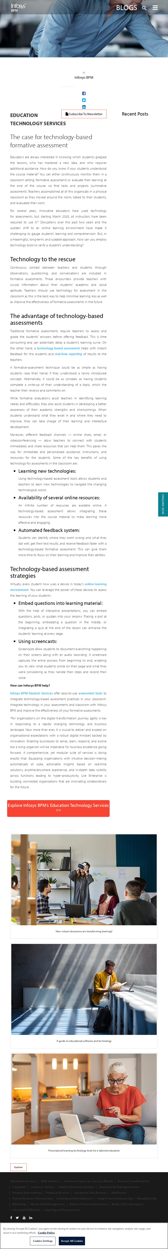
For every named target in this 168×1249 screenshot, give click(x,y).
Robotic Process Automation (88, 1204)
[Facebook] (11, 1218)
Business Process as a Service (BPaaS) (89, 1181)
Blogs (126, 7)
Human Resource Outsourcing (32, 1198)
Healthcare (118, 1192)
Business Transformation (133, 1181)
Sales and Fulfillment (26, 1210)
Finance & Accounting (26, 1192)
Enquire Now (163, 504)
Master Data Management (48, 1204)
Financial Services (57, 1192)
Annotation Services (23, 1181)
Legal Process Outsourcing (114, 1198)
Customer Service (42, 1187)
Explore (18, 1167)
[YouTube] (24, 1218)
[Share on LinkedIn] (84, 107)
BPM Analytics (50, 1181)
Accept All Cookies (72, 1240)
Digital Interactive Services (76, 1187)
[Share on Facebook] (84, 94)
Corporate (19, 1187)
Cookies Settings (42, 1240)
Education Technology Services (119, 1187)
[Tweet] (84, 100)
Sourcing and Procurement (61, 1210)
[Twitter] (17, 1218)
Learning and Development (74, 1198)
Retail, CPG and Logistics (128, 1204)
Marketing (19, 1204)
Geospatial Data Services (90, 1192)
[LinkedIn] (30, 1218)
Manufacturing (146, 1198)
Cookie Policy (46, 1232)
